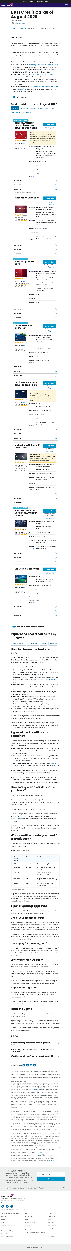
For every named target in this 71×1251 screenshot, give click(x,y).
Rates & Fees (49, 204)
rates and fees (53, 65)
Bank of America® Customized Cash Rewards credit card (26, 125)
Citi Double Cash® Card (27, 568)
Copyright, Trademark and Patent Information (34, 1228)
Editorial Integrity (6, 1228)
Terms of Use (28, 1216)
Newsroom (4, 1222)
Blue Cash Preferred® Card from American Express (26, 513)
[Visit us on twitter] (8, 1207)
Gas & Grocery (16, 112)
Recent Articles (52, 1236)
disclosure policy (30, 1098)
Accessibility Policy (30, 1222)
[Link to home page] (7, 5)
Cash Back (33, 108)
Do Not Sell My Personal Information (35, 1232)
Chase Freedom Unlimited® (23, 326)
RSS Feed (4, 1234)
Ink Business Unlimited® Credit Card (27, 446)
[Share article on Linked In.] (31, 1066)
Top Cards (15, 108)
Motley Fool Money (15, 9)
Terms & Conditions (40, 1188)
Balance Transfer (43, 108)
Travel (52, 108)
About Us (3, 1216)
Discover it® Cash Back (27, 197)
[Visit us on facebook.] (3, 1207)
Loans (49, 1234)
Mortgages (51, 1228)
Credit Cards (25, 9)
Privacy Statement (30, 1188)
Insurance (50, 1231)
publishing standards (46, 1076)
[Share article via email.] (34, 1066)
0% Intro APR (24, 108)
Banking (50, 1219)
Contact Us (4, 1219)
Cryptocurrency (52, 1225)
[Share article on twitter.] (27, 1066)
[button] (66, 5)
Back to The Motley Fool (35, 1247)
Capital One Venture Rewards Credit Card (26, 383)
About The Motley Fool (7, 1236)
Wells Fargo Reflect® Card (26, 262)
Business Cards (27, 112)
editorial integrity (23, 28)
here (41, 1152)
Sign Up (51, 1179)
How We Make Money (7, 1225)
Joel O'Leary (35, 1089)
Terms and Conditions (30, 1225)
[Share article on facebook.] (23, 1066)
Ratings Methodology (7, 1231)
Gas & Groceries (55, 643)
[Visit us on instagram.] (12, 1207)
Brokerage (51, 1222)
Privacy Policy (28, 1219)
